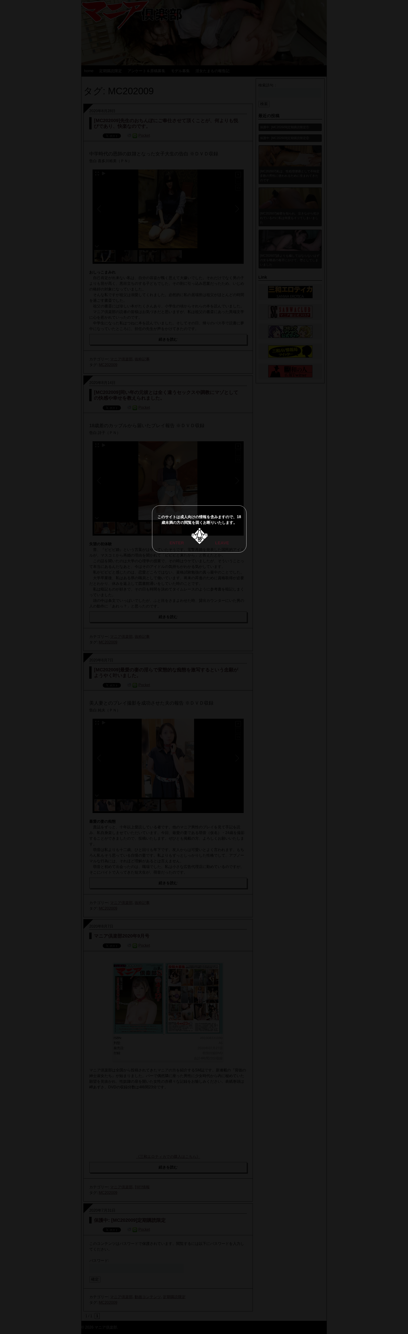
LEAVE (222, 543)
